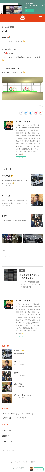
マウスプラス (23, 418)
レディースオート (11, 413)
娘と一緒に (18, 384)
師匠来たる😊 (7, 175)
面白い (4, 215)
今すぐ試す (29, 10)
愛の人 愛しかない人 (22, 395)
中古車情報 (27, 413)
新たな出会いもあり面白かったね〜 (14, 220)
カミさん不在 (7, 195)
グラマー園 (8, 418)
